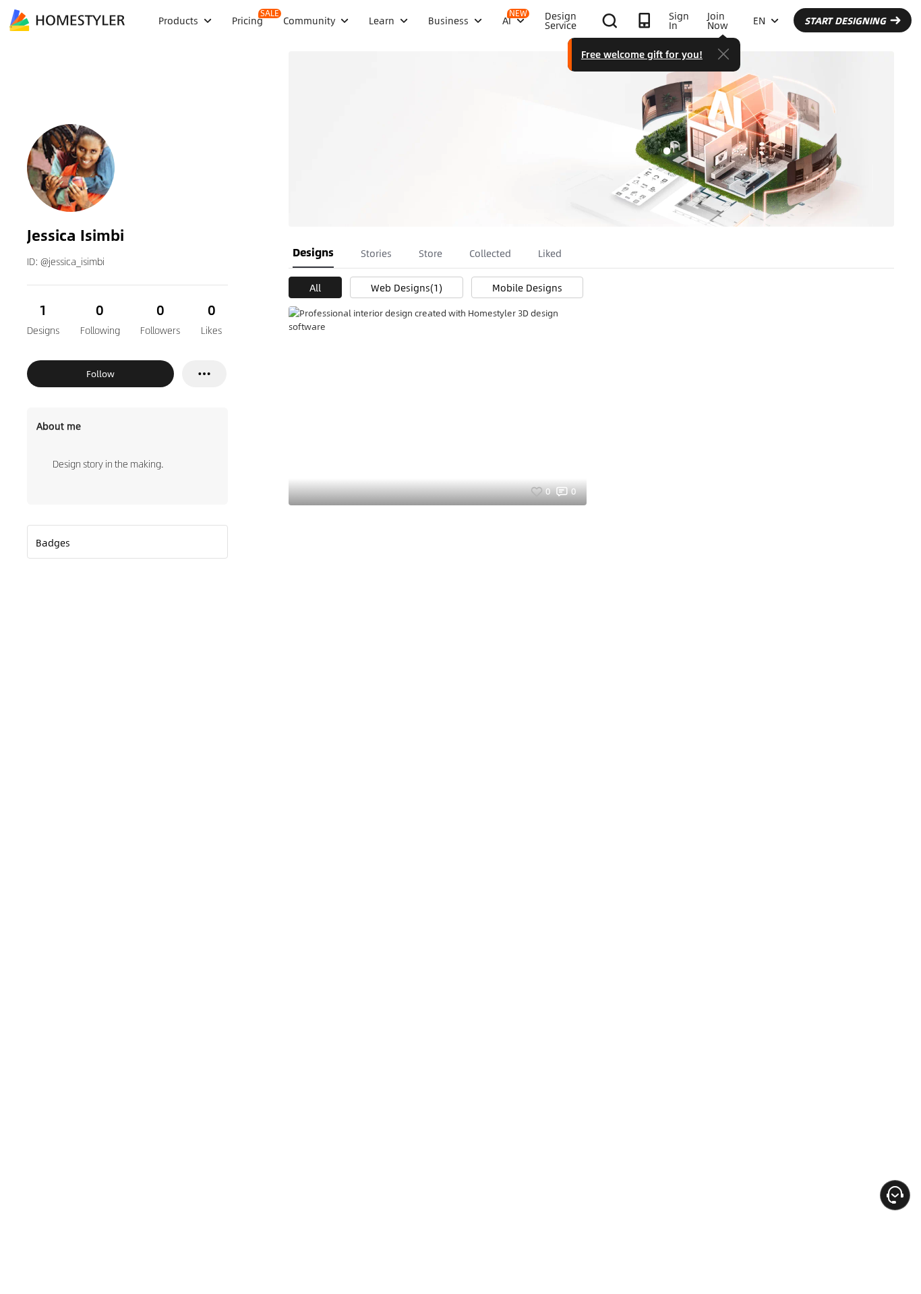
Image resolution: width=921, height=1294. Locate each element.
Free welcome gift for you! (642, 54)
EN (759, 20)
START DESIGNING (845, 20)
